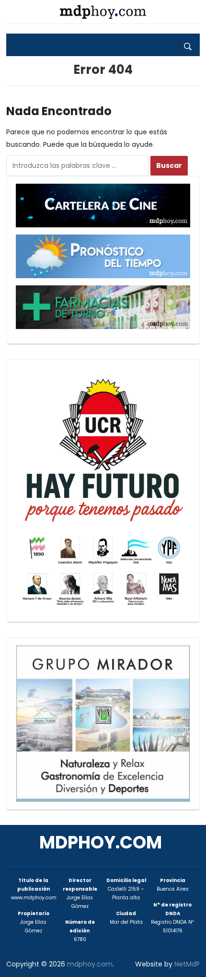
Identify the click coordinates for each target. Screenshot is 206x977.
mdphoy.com (100, 842)
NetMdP (187, 964)
